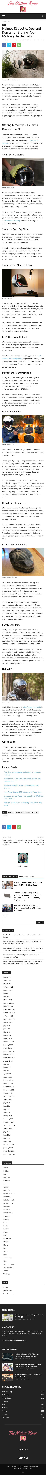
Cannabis (6, 1181)
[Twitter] (9, 45)
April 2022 (7, 1074)
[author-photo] (23, 863)
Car (4, 1184)
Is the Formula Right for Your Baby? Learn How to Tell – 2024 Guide (33, 842)
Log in (5, 1287)
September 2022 (9, 1058)
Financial (6, 1210)
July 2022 (6, 1064)
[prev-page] (3, 916)
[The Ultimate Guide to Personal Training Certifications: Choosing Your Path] (7, 908)
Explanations (8, 1203)
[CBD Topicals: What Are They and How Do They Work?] (7, 1317)
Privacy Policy (34, 1466)
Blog (9, 21)
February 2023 (8, 1042)
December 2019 (9, 1151)
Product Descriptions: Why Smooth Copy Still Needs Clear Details (23, 936)
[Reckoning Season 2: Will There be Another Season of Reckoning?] (7, 1357)
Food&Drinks (8, 1213)
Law (4, 1235)
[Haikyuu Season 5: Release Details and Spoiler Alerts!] (7, 1377)
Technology (7, 1258)
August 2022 (7, 1061)
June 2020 (6, 1135)
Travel (5, 1271)
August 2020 (7, 1128)
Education (7, 1197)
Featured (6, 1206)
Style (5, 1255)
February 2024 (8, 1003)
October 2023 (8, 1016)
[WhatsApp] (19, 45)
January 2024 (8, 1006)
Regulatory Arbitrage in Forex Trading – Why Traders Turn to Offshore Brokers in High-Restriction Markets (23, 949)
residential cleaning (12, 221)
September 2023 (9, 1019)
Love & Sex (7, 1238)
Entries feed (7, 1291)
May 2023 (6, 1032)
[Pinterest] (14, 45)
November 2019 (9, 1154)
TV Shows (6, 1274)
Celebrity (6, 1190)
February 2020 (8, 1145)
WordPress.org (8, 1294)
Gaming (6, 1219)
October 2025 (8, 987)
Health (5, 1229)
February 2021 (8, 1119)
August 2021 (7, 1100)
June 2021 (6, 1106)
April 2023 (7, 1035)
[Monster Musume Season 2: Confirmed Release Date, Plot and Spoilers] (7, 1367)
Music (5, 1245)
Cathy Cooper (8, 40)
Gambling (6, 1216)
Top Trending (8, 1267)
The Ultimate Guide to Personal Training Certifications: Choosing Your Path (27, 907)
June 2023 (6, 1029)
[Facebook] (4, 45)
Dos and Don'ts (20, 812)
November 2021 (9, 1090)
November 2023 (9, 1013)
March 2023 (7, 1038)
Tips (4, 1261)
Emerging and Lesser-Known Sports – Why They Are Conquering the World (21, 956)
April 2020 (7, 1141)
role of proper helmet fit (32, 707)
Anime (5, 1168)
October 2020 (8, 1122)
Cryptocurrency (8, 1193)
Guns (5, 1226)
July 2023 (6, 1026)
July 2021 (6, 1103)
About (8, 1466)
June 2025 (6, 993)
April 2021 (7, 1112)
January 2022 (8, 1083)
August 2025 (7, 990)
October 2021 (8, 1093)
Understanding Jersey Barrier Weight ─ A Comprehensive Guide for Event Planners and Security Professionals (22, 963)
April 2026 (7, 981)
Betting (6, 1171)
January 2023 (8, 1045)
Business (6, 1177)
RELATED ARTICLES (10, 877)
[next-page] (7, 916)
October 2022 (8, 1054)
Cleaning (10, 812)
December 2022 (9, 1048)
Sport (5, 1251)
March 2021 (7, 1116)
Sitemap (25, 1469)
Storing (5, 815)
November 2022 (9, 1051)
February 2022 (8, 1080)
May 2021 (6, 1109)
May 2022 (6, 1071)
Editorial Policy (23, 1466)
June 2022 (6, 1067)
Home (4, 21)
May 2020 (6, 1138)
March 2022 (7, 1077)
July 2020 (6, 1132)
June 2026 (6, 977)
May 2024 (6, 997)
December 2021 (9, 1087)
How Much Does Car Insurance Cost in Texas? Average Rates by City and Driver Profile (22, 943)
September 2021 (9, 1096)
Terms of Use (17, 1469)
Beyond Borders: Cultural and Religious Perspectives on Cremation (12, 842)
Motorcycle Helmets (32, 812)
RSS (31, 1469)
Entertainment (8, 1200)
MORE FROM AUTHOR (26, 877)
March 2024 (7, 1000)
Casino (5, 1187)
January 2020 (8, 1148)
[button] (3, 16)
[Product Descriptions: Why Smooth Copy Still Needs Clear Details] (7, 885)
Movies (5, 1242)
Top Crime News (9, 1264)
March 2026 (7, 984)
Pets (4, 1248)
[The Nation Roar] (23, 6)
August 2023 (7, 1022)
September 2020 (9, 1125)
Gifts (5, 1222)
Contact (14, 1466)
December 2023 (9, 1009)
